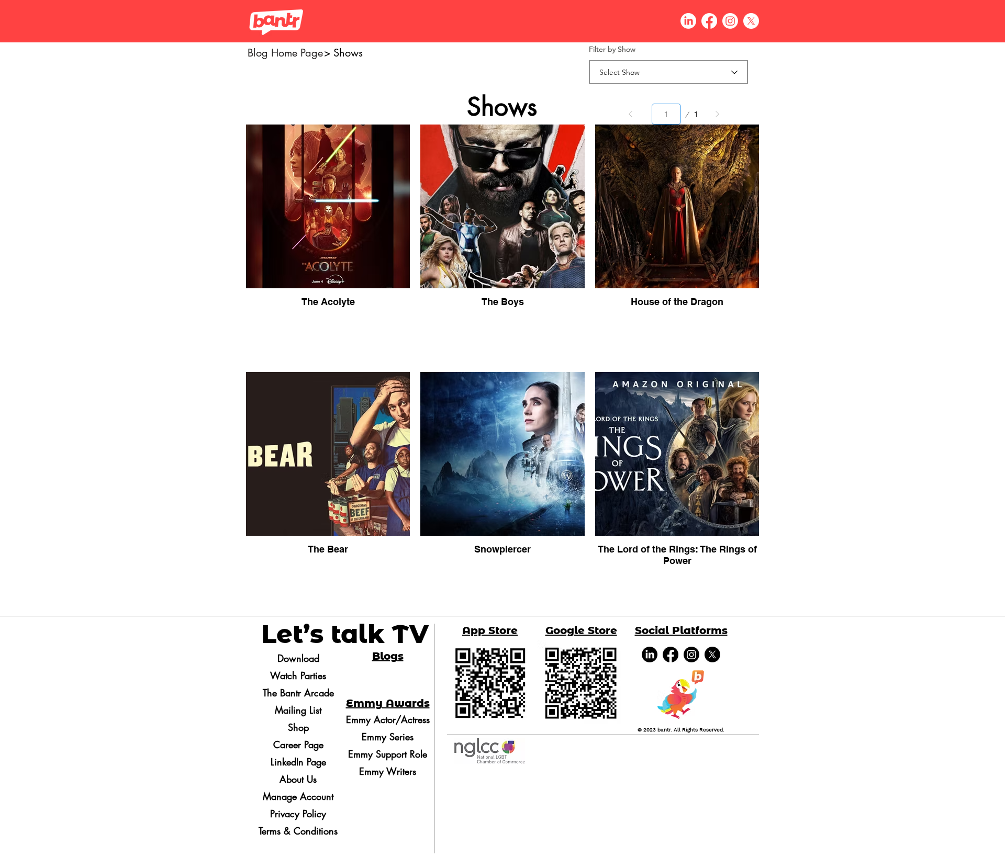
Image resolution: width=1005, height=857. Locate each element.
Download (298, 658)
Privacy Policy (298, 813)
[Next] (717, 114)
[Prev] (630, 114)
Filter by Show (612, 49)
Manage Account (298, 796)
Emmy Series (388, 736)
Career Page (298, 744)
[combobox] (668, 72)
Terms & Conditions (298, 831)
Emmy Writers (387, 771)
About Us (298, 779)
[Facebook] (670, 654)
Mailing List (298, 710)
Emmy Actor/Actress (388, 719)
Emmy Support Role (388, 754)
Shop (298, 727)
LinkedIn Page (298, 761)
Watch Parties (298, 675)
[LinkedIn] (649, 654)
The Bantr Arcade (298, 692)
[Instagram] (691, 654)
